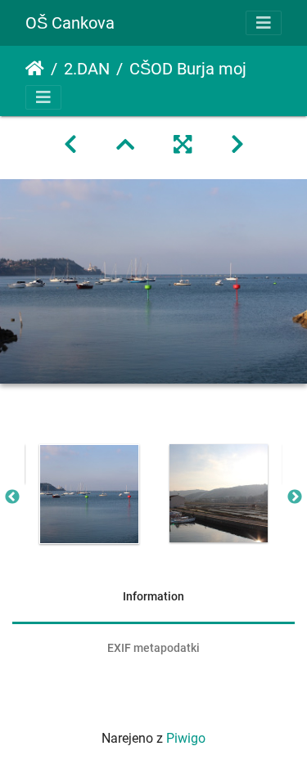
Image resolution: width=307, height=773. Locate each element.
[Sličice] (125, 145)
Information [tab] (153, 596)
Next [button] (295, 497)
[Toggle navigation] (264, 23)
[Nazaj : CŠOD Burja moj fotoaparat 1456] (70, 145)
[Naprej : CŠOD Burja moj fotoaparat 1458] (237, 145)
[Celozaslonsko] (182, 145)
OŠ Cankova (70, 23)
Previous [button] (12, 497)
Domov (34, 68)
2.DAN (87, 69)
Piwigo (185, 738)
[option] (89, 494)
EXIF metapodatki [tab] (153, 647)
